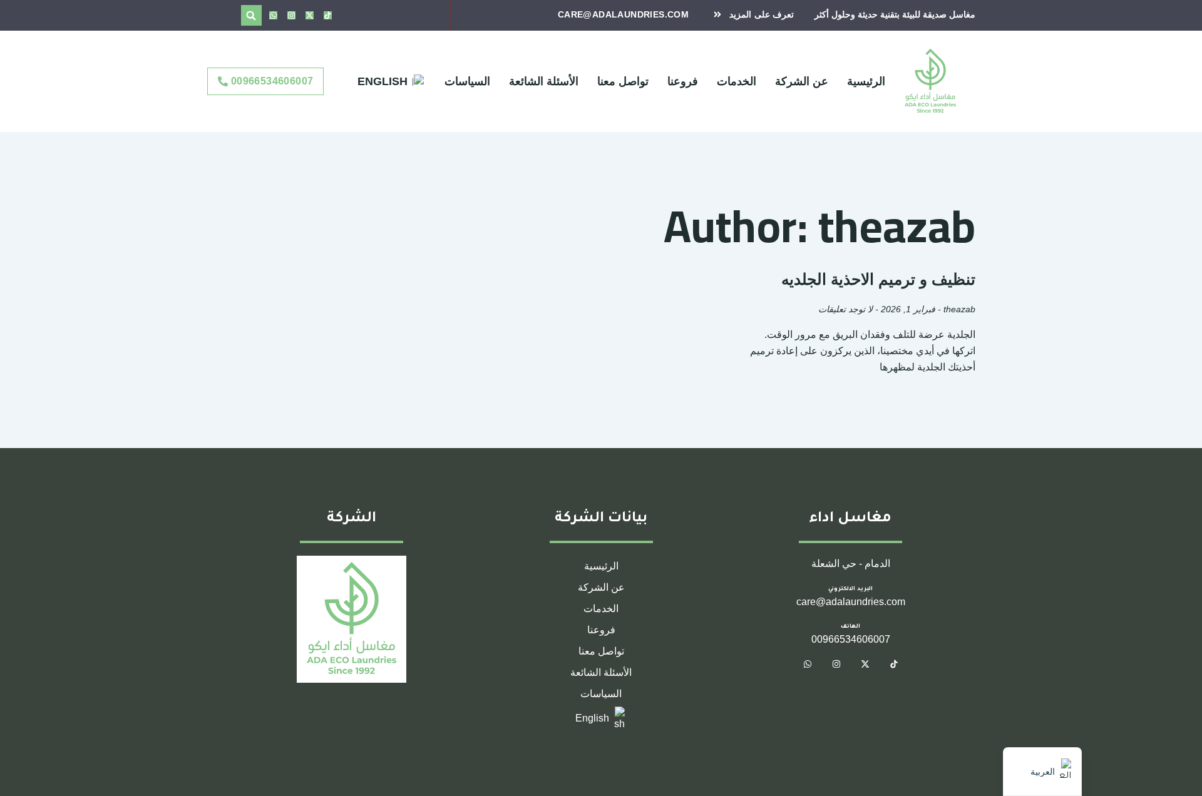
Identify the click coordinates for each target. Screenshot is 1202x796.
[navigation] (1042, 771)
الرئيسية (866, 81)
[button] (251, 15)
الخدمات (736, 81)
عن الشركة (801, 81)
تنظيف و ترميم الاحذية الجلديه (878, 279)
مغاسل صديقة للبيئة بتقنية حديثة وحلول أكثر (894, 14)
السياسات (467, 81)
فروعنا (682, 81)
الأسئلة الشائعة (543, 81)
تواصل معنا (623, 81)
